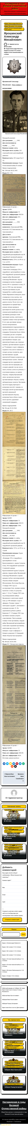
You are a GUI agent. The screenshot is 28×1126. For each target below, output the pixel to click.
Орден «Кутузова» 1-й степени (11, 955)
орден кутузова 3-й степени (13, 50)
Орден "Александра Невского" (13, 23)
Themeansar (17, 1121)
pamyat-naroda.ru (14, 758)
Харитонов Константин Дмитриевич (13, 1007)
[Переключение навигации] (2, 8)
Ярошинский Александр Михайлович (13, 36)
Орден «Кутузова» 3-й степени (11, 947)
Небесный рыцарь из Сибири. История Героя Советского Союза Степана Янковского (13, 815)
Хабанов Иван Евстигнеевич (13, 834)
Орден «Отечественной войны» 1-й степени (13, 831)
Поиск (14, 929)
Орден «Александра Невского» (11, 943)
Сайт (3, 902)
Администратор (14, 44)
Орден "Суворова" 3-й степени (13, 846)
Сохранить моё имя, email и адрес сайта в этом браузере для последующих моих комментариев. (12, 913)
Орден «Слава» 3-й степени (10, 976)
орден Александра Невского (14, 48)
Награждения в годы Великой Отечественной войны (15, 6)
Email (3, 894)
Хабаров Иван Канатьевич (13, 852)
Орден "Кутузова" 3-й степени (13, 26)
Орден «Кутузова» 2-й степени (13, 849)
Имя (3, 887)
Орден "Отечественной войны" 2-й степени (13, 29)
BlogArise (9, 1121)
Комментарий (6, 880)
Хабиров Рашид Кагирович (10, 1003)
